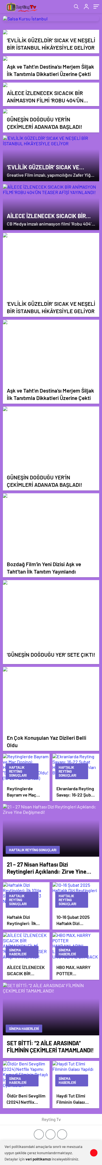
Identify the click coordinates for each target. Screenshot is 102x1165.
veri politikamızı (38, 1159)
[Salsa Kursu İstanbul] (51, 18)
